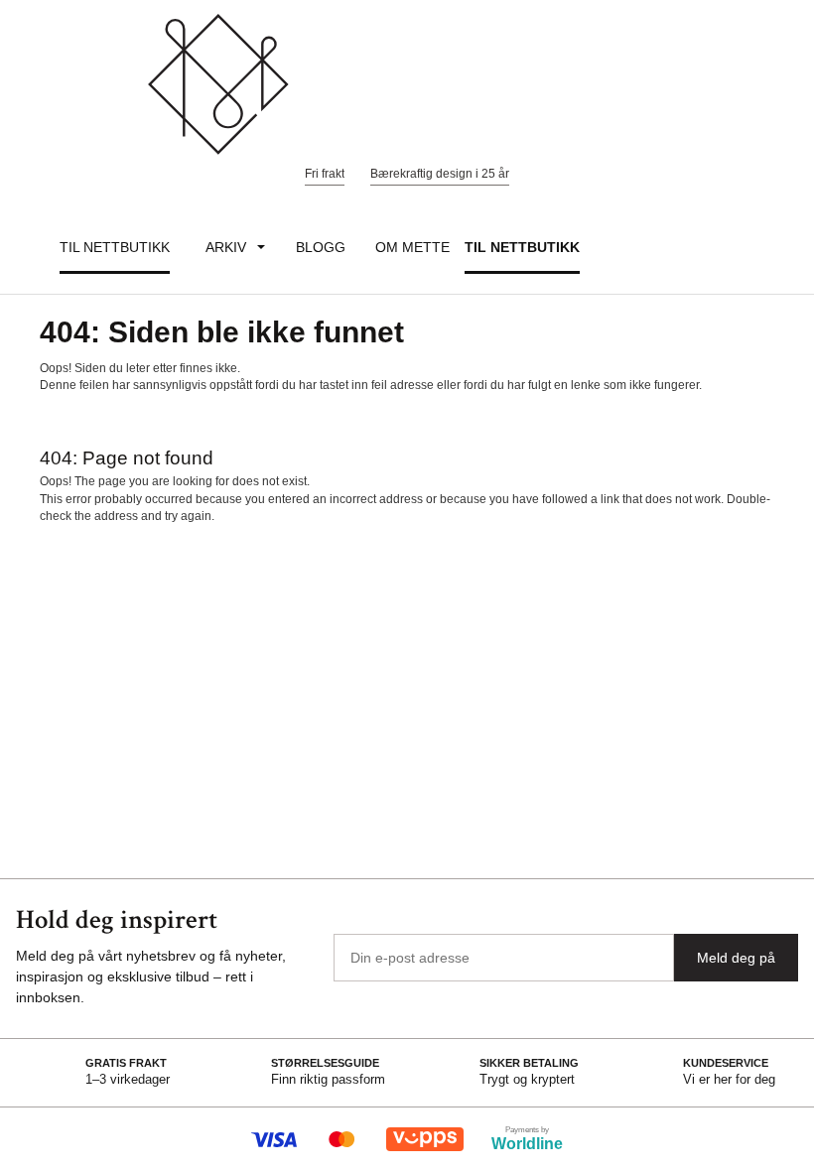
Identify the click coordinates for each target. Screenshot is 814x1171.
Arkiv (225, 247)
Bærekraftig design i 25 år (439, 174)
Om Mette (412, 247)
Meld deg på (736, 958)
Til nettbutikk (115, 247)
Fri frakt (324, 174)
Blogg (320, 247)
